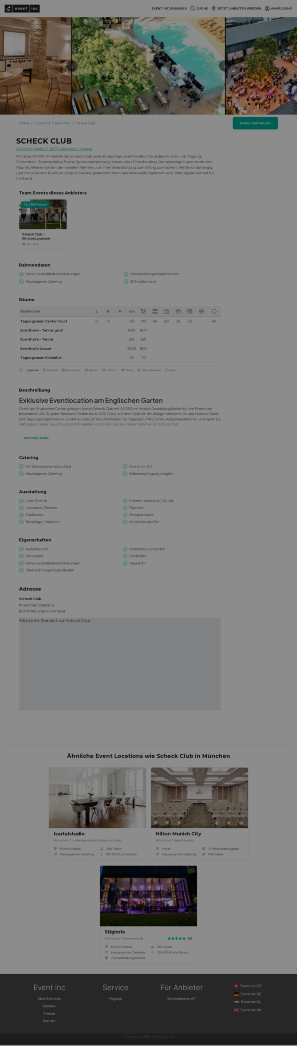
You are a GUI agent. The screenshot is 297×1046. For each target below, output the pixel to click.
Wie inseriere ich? (181, 998)
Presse (49, 1013)
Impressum (132, 1036)
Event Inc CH (250, 986)
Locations (42, 123)
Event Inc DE (251, 994)
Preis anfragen (255, 123)
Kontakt (49, 1020)
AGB (147, 1036)
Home (24, 123)
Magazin (115, 998)
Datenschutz (164, 1036)
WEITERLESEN (36, 438)
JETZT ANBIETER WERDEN (239, 8)
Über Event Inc (49, 998)
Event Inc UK (251, 1010)
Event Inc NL (251, 1002)
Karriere (49, 1006)
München (63, 123)
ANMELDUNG (281, 8)
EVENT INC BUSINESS (169, 8)
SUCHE (202, 8)
